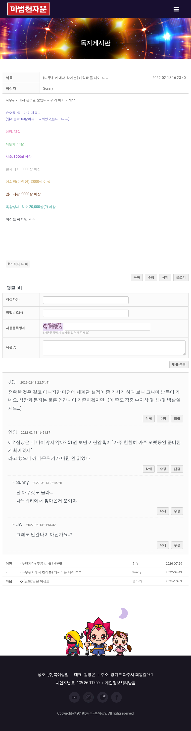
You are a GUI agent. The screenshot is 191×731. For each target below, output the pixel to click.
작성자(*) (13, 299)
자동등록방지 (16, 328)
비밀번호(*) (14, 312)
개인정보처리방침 (120, 682)
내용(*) (11, 347)
